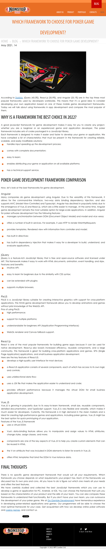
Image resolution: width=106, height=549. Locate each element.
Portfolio (82, 12)
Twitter (86, 529)
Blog (102, 12)
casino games (13, 510)
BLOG (96, 4)
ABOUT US (60, 12)
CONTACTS (93, 12)
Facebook (81, 529)
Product (70, 12)
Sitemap (48, 540)
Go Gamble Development (61, 500)
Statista (19, 97)
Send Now (88, 532)
